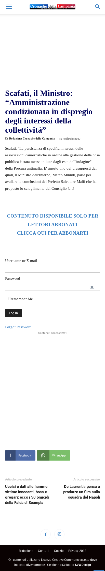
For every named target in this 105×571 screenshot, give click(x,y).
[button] (9, 7)
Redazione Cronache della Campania (32, 138)
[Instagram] (59, 534)
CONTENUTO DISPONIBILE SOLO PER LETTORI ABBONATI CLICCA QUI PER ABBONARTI (52, 224)
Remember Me (20, 299)
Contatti (43, 551)
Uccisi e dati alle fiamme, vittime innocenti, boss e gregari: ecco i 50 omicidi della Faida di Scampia (27, 494)
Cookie (58, 551)
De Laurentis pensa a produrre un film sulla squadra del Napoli (81, 492)
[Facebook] (46, 534)
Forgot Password (18, 327)
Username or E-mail (21, 261)
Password (12, 278)
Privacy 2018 (77, 551)
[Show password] (92, 287)
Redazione (26, 551)
